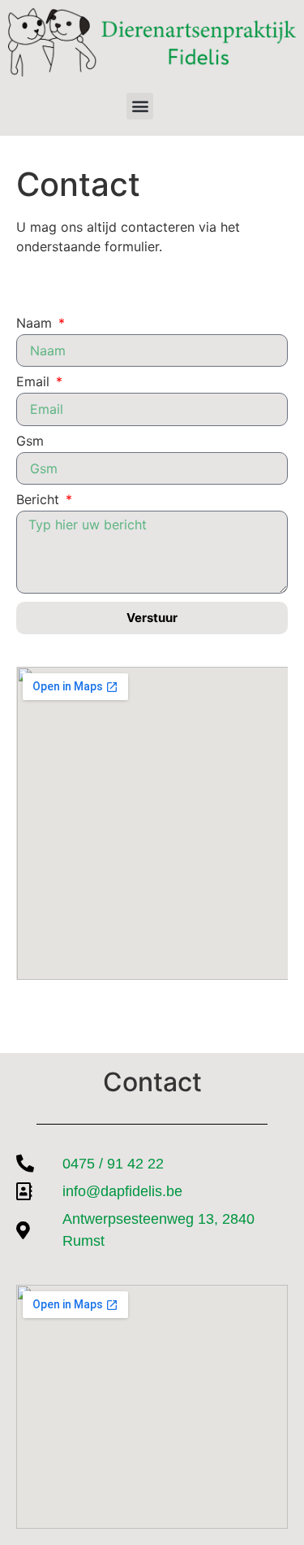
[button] (139, 106)
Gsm (30, 441)
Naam (36, 323)
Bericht (39, 500)
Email (35, 382)
